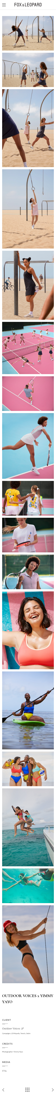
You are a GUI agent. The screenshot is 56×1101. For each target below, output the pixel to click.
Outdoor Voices (11, 1028)
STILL (4, 1071)
